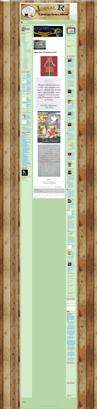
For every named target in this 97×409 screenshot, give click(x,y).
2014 (23, 38)
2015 (23, 37)
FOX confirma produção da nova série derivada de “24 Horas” (71, 224)
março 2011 (24, 66)
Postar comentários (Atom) (41, 197)
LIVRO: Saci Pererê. (28, 115)
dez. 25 (25, 45)
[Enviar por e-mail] (57, 186)
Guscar (69, 89)
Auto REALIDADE (70, 122)
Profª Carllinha (70, 250)
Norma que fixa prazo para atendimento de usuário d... (27, 52)
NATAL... (25, 48)
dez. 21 (25, 46)
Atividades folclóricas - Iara (29, 121)
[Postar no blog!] (58, 186)
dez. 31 (25, 43)
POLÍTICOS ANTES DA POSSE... (73, 144)
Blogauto (69, 80)
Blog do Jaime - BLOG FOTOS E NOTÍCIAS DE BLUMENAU (71, 169)
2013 (23, 39)
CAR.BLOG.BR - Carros (71, 58)
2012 (23, 40)
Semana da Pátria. (29, 73)
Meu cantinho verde (70, 111)
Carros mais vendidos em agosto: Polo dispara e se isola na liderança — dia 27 (73, 61)
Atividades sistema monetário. (28, 98)
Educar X (69, 210)
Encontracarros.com (70, 133)
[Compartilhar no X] (59, 186)
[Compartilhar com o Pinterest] (60, 186)
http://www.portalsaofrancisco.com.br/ (49, 181)
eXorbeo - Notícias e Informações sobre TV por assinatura (71, 221)
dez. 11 (25, 56)
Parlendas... (28, 86)
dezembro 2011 (25, 42)
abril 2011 (24, 65)
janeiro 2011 (25, 68)
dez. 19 (25, 47)
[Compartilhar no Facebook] (59, 186)
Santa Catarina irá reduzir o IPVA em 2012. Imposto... (27, 50)
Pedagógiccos (70, 99)
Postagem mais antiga (59, 195)
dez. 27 (25, 44)
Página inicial (49, 195)
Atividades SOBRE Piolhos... (29, 93)
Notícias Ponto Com (70, 142)
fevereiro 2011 (25, 67)
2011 (23, 41)
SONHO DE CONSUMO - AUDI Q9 (73, 91)
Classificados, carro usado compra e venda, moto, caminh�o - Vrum (71, 293)
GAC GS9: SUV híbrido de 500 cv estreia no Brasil (73, 72)
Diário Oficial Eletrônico (71, 278)
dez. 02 (25, 57)
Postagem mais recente (39, 195)
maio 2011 (24, 64)
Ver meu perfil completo (25, 180)
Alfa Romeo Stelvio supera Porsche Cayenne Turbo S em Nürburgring (71, 192)
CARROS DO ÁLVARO (71, 198)
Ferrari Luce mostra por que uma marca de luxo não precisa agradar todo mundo (71, 82)
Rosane (69, 230)
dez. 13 (25, 55)
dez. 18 (25, 54)
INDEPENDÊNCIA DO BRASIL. (29, 105)
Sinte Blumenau (70, 244)
